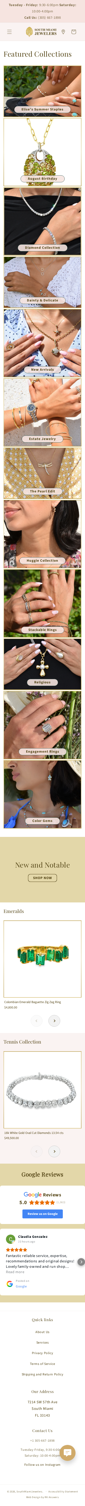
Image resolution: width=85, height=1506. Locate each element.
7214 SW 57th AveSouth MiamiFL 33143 (43, 1409)
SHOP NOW (42, 877)
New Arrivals (42, 369)
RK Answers (52, 1497)
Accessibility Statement (63, 1491)
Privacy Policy (42, 1353)
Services (42, 1342)
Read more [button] (15, 1272)
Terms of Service (42, 1364)
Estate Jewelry (42, 438)
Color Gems (42, 820)
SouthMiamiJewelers (29, 1491)
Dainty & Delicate (42, 300)
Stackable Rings (42, 629)
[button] (9, 32)
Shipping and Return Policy (43, 1374)
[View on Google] (10, 1239)
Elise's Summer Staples (42, 109)
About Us (42, 1332)
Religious (42, 682)
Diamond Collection (42, 247)
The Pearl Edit (42, 491)
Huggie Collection (42, 560)
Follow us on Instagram (42, 1464)
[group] (42, 967)
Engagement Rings (42, 751)
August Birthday (42, 178)
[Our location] (63, 32)
